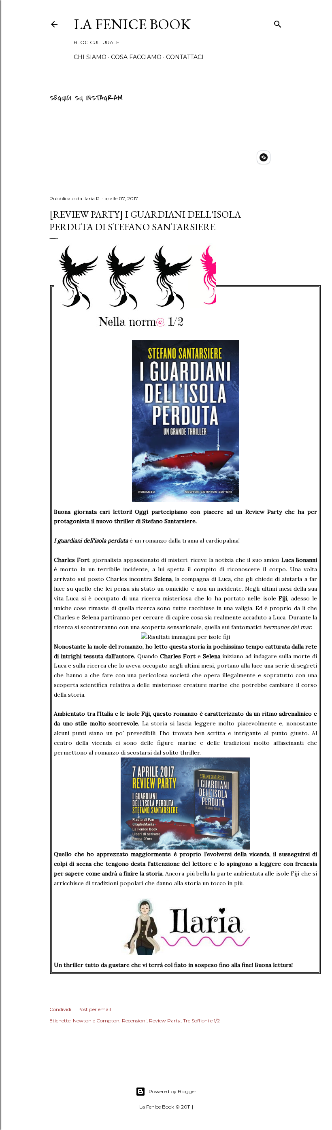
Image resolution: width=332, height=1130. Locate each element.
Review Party (165, 1021)
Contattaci (185, 57)
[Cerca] (278, 23)
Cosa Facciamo (136, 57)
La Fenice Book (132, 24)
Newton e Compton (96, 1021)
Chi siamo (90, 57)
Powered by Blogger (172, 1091)
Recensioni (134, 1021)
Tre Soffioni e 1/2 (201, 1021)
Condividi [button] (60, 1009)
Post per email (94, 1009)
